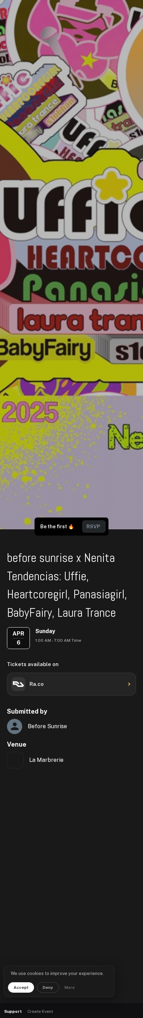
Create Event (40, 1011)
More (70, 987)
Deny (48, 987)
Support (13, 1011)
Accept (21, 987)
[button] (119, 1012)
